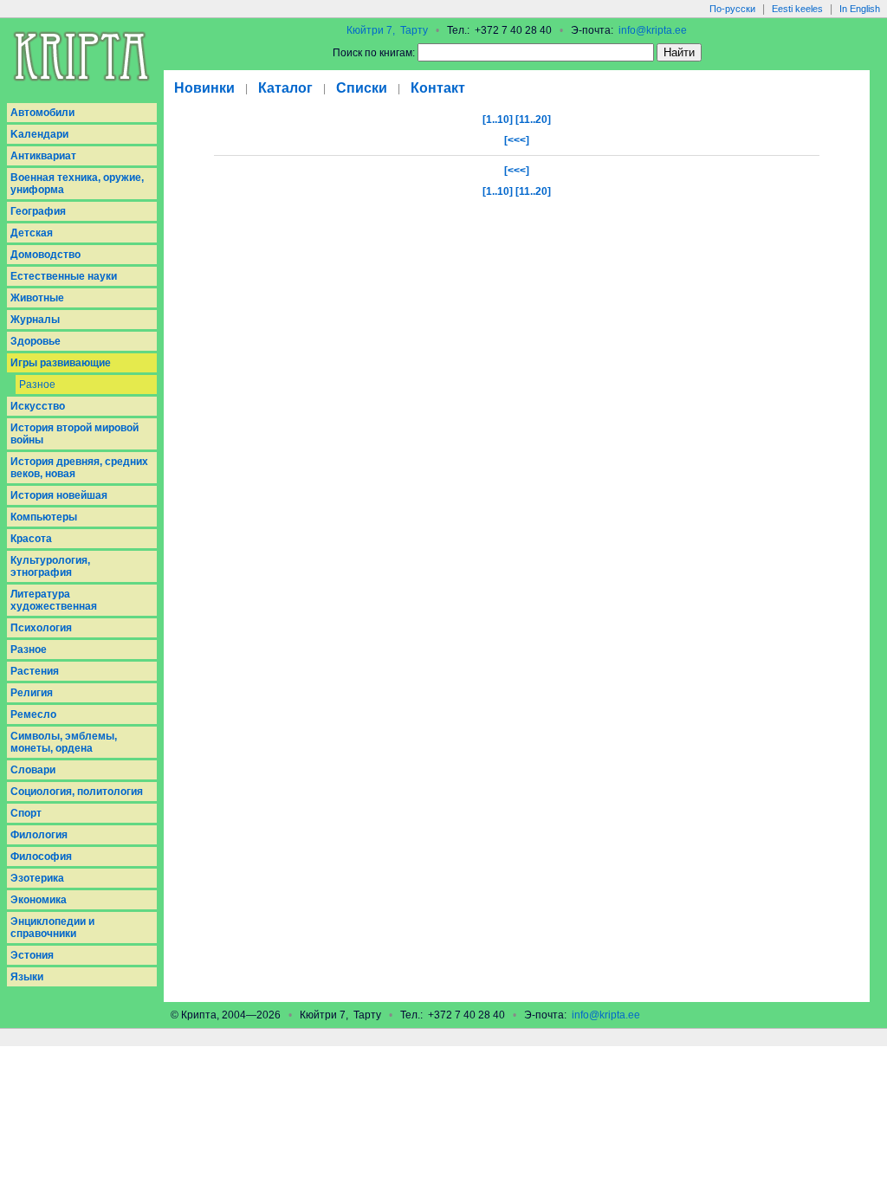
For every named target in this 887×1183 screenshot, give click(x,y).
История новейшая (58, 495)
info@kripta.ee (652, 30)
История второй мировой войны (74, 434)
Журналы (35, 320)
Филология (39, 835)
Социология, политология (76, 791)
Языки (26, 977)
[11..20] (533, 119)
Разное (37, 384)
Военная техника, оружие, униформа (77, 183)
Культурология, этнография (50, 566)
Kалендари (39, 134)
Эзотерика (37, 878)
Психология (41, 628)
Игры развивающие (60, 363)
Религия (31, 693)
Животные (37, 298)
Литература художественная (53, 600)
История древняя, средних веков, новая (79, 468)
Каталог (285, 88)
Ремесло (33, 714)
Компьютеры (43, 517)
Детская (31, 233)
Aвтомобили (42, 113)
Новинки (204, 88)
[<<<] (516, 140)
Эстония (32, 955)
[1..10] (497, 119)
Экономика (38, 900)
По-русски (732, 8)
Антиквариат (43, 156)
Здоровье (35, 341)
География (38, 211)
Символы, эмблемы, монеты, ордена (63, 742)
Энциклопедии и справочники (52, 927)
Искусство (37, 406)
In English (859, 8)
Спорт (26, 813)
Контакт (438, 88)
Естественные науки (63, 276)
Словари (32, 770)
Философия (41, 856)
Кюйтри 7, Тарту (387, 30)
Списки (361, 88)
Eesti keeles (797, 8)
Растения (34, 671)
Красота (31, 539)
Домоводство (45, 255)
